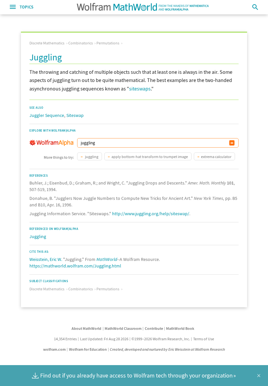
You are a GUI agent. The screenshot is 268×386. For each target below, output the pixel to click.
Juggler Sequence (46, 115)
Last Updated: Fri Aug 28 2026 (104, 338)
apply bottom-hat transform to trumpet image (149, 156)
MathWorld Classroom (123, 328)
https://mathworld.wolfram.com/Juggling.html (75, 266)
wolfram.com (54, 349)
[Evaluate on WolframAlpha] (232, 143)
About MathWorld (86, 328)
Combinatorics (80, 42)
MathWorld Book (180, 328)
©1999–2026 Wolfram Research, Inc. (160, 338)
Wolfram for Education (88, 349)
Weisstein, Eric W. (45, 259)
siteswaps (140, 88)
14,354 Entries (65, 338)
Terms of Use (203, 338)
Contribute (154, 328)
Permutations (107, 42)
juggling (91, 156)
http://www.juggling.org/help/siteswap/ (150, 214)
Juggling (37, 236)
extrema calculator (216, 156)
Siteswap (75, 115)
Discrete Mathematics (46, 42)
